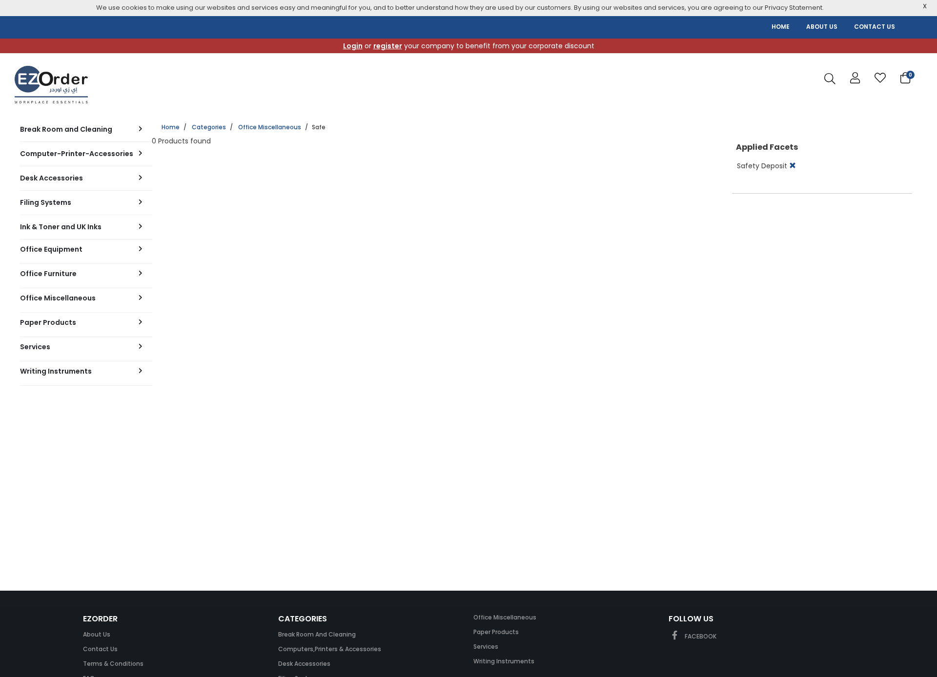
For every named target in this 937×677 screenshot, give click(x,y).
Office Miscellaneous (269, 127)
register (387, 46)
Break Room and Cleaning (317, 634)
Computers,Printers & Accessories (329, 649)
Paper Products (496, 632)
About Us (96, 634)
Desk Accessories (304, 663)
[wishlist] (880, 78)
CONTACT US (874, 26)
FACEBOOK (699, 636)
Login (353, 46)
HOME (781, 26)
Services (485, 646)
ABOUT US (821, 26)
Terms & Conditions (113, 663)
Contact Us (100, 649)
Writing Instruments (503, 661)
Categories (209, 127)
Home (171, 127)
